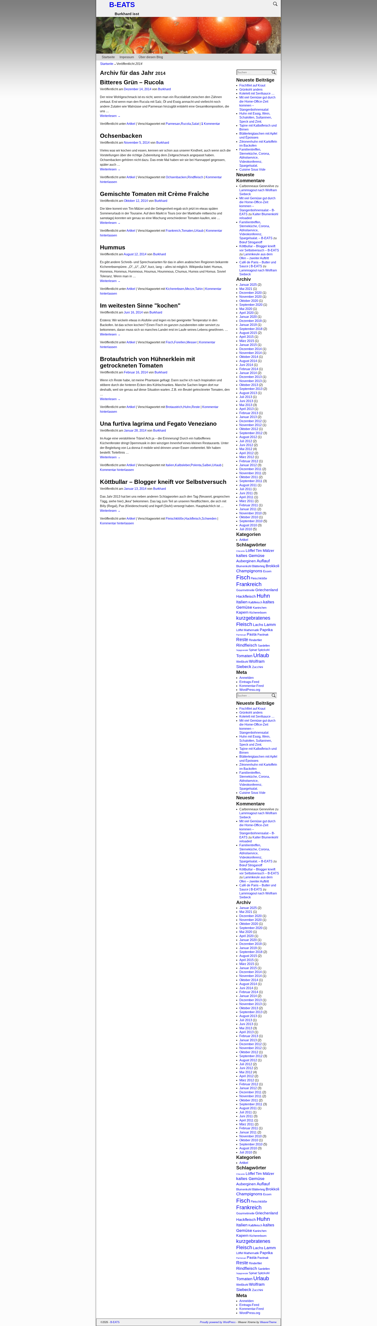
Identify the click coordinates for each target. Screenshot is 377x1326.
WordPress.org (249, 689)
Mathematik (251, 630)
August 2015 (248, 332)
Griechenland (266, 590)
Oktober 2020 (248, 300)
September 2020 (251, 304)
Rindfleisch (195, 177)
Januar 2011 (248, 509)
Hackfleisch (193, 518)
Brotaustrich (174, 407)
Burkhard (164, 89)
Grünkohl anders (251, 89)
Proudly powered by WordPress (218, 1322)
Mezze (189, 288)
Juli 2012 (245, 441)
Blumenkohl (243, 566)
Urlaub (199, 230)
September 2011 (250, 481)
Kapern (242, 612)
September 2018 (251, 329)
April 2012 (246, 453)
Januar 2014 (248, 373)
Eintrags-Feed (249, 682)
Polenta (196, 465)
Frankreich (173, 230)
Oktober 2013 (248, 385)
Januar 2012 (248, 465)
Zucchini (257, 667)
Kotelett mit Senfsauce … (257, 93)
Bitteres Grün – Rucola (132, 82)
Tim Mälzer (265, 551)
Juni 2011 (246, 493)
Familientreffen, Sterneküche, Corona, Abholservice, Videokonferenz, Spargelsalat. (254, 157)
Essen (267, 571)
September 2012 (251, 433)
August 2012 (248, 437)
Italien (170, 465)
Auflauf (263, 561)
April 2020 (246, 312)
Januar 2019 (248, 324)
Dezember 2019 (250, 321)
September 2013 (251, 389)
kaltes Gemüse (250, 555)
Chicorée (240, 551)
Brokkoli (272, 566)
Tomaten (187, 230)
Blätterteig (258, 566)
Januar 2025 (248, 284)
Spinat (253, 650)
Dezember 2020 (250, 292)
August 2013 (248, 393)
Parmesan (173, 123)
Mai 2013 (245, 405)
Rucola (186, 123)
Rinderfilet (255, 640)
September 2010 (251, 521)
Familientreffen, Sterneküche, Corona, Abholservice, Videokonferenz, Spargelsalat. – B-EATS (256, 230)
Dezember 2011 (250, 469)
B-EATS (122, 5)
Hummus (112, 247)
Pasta (252, 634)
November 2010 (250, 513)
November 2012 (250, 425)
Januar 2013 (248, 417)
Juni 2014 (246, 365)
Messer (192, 342)
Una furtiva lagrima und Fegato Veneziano (158, 423)
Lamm (270, 624)
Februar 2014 (248, 369)
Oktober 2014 (248, 356)
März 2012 (246, 457)
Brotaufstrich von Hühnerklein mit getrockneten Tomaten (147, 362)
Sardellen (264, 645)
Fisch (169, 342)
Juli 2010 (245, 529)
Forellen (180, 342)
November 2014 (250, 353)
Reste (196, 407)
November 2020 (250, 296)
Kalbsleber (182, 465)
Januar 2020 (248, 316)
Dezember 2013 (250, 377)
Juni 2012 (246, 445)
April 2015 (246, 336)
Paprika (266, 630)
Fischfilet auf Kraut (252, 85)
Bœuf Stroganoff (250, 242)
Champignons (249, 571)
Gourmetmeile (245, 590)
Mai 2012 (245, 449)
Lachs (258, 625)
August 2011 (248, 485)
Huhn (187, 407)
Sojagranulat (242, 650)
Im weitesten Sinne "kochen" (140, 305)
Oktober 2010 (248, 517)
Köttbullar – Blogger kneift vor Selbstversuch (163, 482)
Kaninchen (259, 607)
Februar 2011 (248, 505)
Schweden (209, 518)
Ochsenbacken (121, 135)
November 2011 (250, 473)
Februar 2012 (248, 461)
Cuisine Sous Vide (252, 169)
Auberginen (246, 561)
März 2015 (246, 341)
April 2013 (246, 409)
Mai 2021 (245, 288)
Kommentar (210, 123)
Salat (195, 123)
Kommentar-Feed (251, 685)
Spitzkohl (263, 650)
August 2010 (248, 525)
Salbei (206, 465)
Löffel (250, 551)
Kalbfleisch (255, 602)
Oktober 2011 (248, 477)
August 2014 (248, 361)
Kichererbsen (175, 288)
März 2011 (246, 501)
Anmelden (246, 677)
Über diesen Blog (151, 57)
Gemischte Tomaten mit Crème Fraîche (154, 194)
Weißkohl (242, 661)
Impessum (127, 57)
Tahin (199, 288)
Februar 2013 (248, 413)
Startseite (108, 57)
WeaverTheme (268, 1322)
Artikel (130, 123)
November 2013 (250, 381)
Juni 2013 (246, 401)
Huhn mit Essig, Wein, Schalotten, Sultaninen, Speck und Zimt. (255, 117)
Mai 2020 (245, 309)
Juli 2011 (245, 489)
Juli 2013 (245, 397)
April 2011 (246, 497)
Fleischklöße (175, 518)
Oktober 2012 (248, 429)
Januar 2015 (248, 344)
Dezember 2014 (250, 349)
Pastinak (263, 634)
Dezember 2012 (250, 421)
